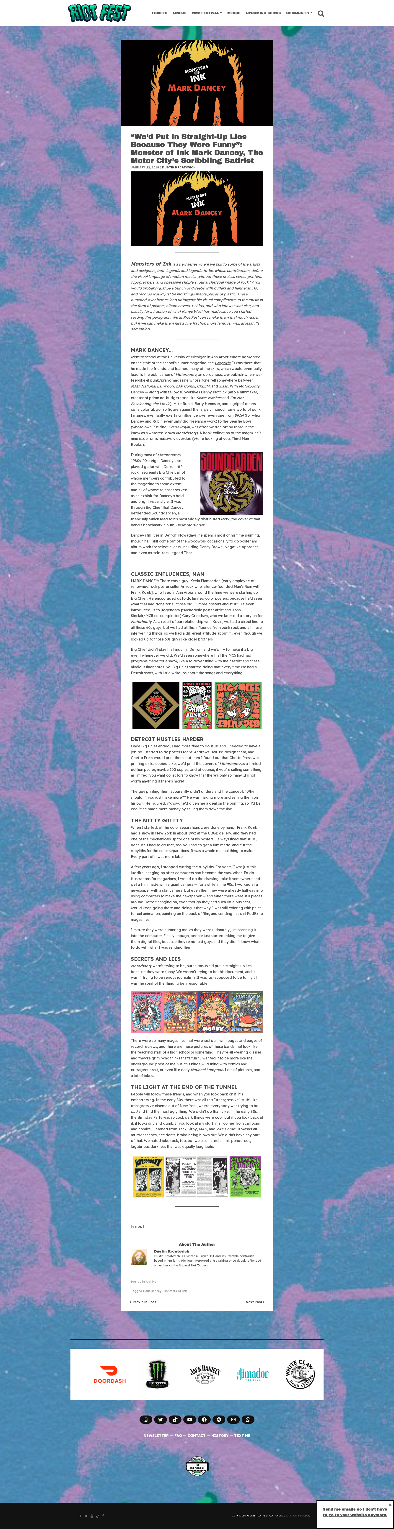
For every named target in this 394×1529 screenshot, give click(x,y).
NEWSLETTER (156, 1435)
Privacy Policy (299, 1515)
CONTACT (197, 1435)
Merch (234, 13)
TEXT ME (242, 1435)
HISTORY (220, 1435)
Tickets (159, 13)
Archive (151, 1281)
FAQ (178, 1435)
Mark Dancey (152, 1291)
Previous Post (143, 1302)
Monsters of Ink (175, 1291)
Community (298, 13)
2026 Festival (205, 13)
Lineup (180, 13)
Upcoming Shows (263, 13)
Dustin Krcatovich (179, 167)
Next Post (254, 1302)
